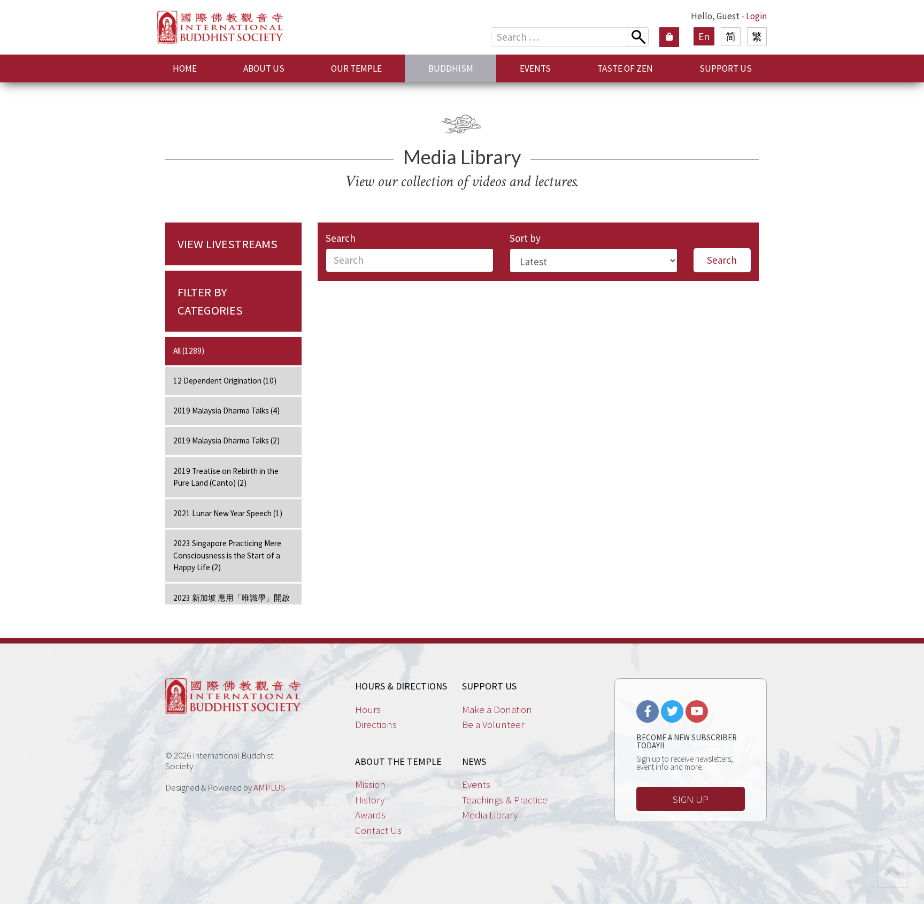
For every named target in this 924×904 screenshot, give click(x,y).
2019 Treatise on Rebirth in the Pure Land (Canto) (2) (226, 477)
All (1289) (188, 351)
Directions (376, 724)
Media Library (490, 814)
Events (476, 784)
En (704, 36)
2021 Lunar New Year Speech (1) (227, 513)
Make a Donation (497, 709)
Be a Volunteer (493, 724)
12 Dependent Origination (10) (224, 381)
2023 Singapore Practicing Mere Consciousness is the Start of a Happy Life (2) (227, 555)
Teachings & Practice (505, 799)
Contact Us (378, 830)
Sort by (525, 238)
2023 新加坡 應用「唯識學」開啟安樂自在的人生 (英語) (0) (231, 604)
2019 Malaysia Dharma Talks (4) (226, 410)
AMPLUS (269, 787)
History (369, 799)
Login (756, 16)
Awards (370, 814)
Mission (370, 784)
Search (341, 238)
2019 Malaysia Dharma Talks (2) (226, 440)
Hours (368, 709)
